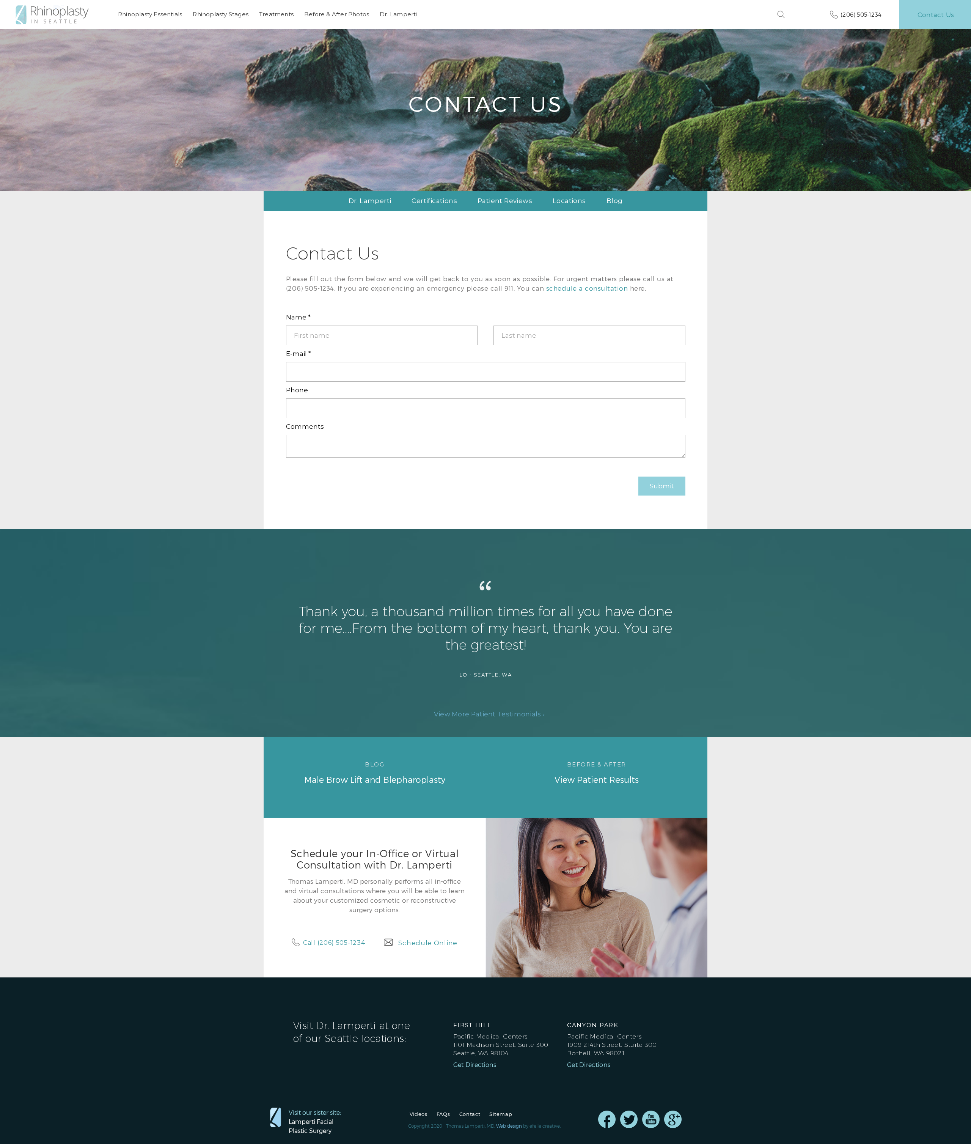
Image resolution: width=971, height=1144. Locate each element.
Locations (569, 201)
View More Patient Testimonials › (489, 714)
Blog (614, 201)
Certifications (434, 201)
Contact (470, 1114)
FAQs (443, 1114)
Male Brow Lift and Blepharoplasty (374, 772)
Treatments (276, 14)
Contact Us (936, 14)
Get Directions (474, 1065)
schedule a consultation (587, 288)
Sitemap (500, 1114)
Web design (509, 1126)
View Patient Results (597, 772)
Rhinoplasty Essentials (150, 14)
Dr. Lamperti (398, 14)
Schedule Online (427, 943)
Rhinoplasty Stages (220, 14)
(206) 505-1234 (861, 14)
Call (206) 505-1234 (334, 942)
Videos (418, 1114)
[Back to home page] (56, 15)
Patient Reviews (505, 201)
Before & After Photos (336, 14)
